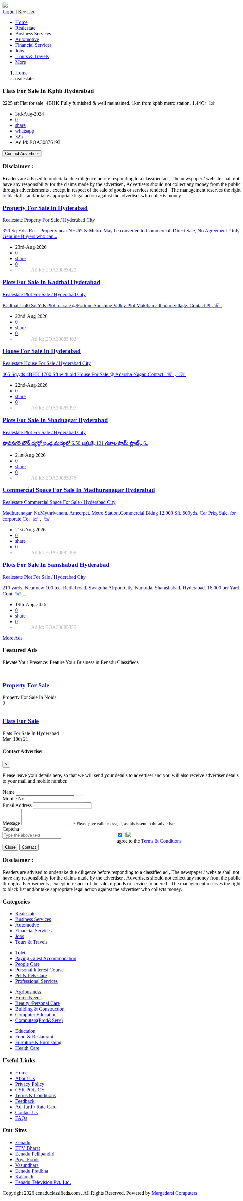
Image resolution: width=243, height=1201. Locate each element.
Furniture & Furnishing (38, 1042)
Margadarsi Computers (174, 1193)
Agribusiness (28, 992)
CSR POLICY (30, 1089)
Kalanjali (24, 1176)
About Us (25, 1078)
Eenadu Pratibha (31, 1171)
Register (26, 11)
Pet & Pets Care (31, 975)
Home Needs (28, 997)
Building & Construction (40, 1009)
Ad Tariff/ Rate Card (36, 1106)
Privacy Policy (29, 1084)
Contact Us (26, 1112)
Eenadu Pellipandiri (34, 1153)
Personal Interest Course (39, 969)
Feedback (24, 1101)
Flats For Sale (21, 721)
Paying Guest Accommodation (45, 958)
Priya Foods (27, 1159)
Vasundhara (27, 1165)
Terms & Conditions (161, 841)
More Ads (12, 638)
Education (25, 1031)
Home (21, 22)
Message (11, 823)
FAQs (21, 1118)
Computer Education (36, 1014)
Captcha (11, 829)
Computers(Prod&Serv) (39, 1020)
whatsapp (24, 131)
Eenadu (22, 1142)
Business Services (33, 33)
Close (10, 847)
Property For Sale (26, 685)
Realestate (25, 28)
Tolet (20, 952)
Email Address (17, 805)
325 (19, 136)
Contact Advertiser (22, 153)
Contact (29, 847)
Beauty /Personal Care (37, 1003)
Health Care (27, 1048)
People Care (27, 964)
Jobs (19, 50)
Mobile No (13, 798)
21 (25, 739)
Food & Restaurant (34, 1036)
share (20, 125)
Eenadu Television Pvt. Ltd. (43, 1182)
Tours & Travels (32, 56)
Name (9, 792)
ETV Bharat (27, 1148)
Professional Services (36, 981)
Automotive (27, 39)
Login (9, 11)
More (20, 62)
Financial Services (33, 45)
